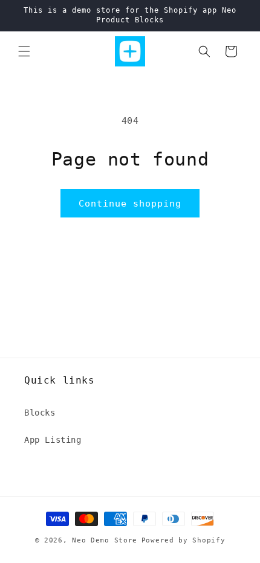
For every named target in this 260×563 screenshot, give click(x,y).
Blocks (40, 412)
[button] (24, 51)
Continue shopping (130, 203)
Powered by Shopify (183, 540)
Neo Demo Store (104, 540)
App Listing (53, 440)
